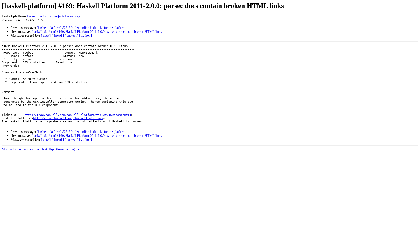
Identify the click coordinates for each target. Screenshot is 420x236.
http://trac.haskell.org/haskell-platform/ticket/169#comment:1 (77, 114)
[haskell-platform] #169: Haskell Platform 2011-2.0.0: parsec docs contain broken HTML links (97, 31)
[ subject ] (71, 35)
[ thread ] (57, 35)
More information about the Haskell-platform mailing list (41, 149)
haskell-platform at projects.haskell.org (53, 16)
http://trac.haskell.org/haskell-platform (68, 118)
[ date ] (46, 35)
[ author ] (85, 35)
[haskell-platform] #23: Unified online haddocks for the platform (81, 28)
